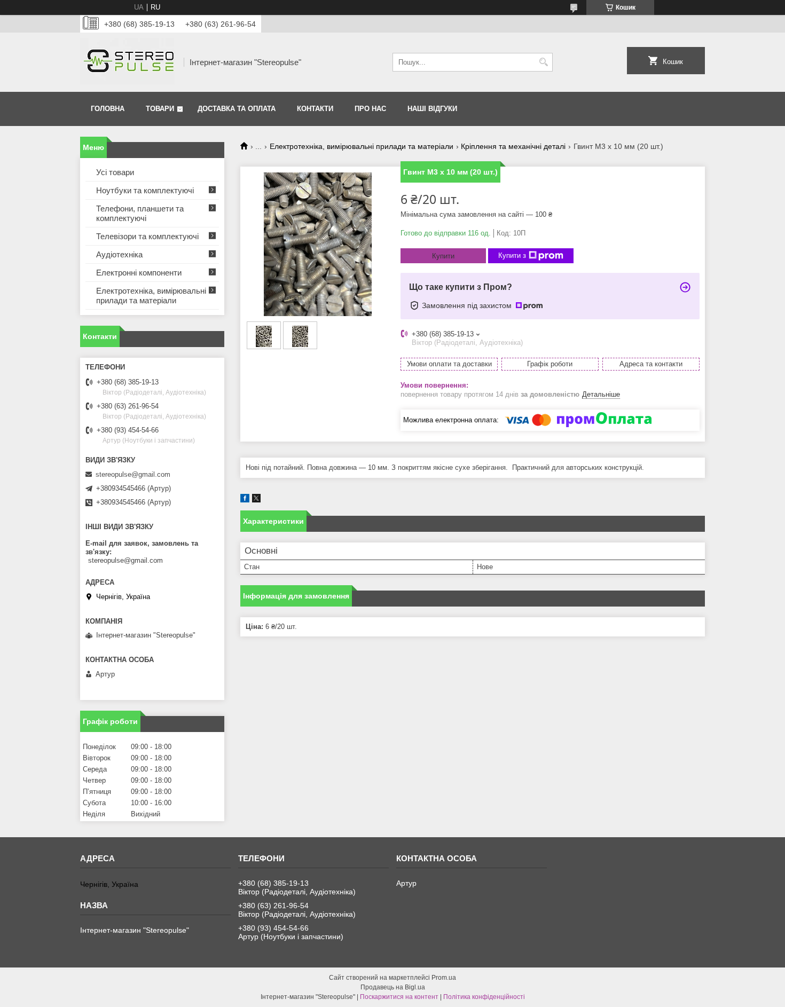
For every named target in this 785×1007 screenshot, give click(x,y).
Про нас (370, 109)
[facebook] (244, 500)
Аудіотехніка (119, 254)
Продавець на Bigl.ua (392, 987)
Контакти (315, 109)
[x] (256, 500)
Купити (443, 256)
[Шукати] (543, 62)
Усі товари (115, 172)
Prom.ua (443, 977)
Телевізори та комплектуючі (147, 236)
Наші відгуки (432, 109)
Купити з (512, 255)
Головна (107, 109)
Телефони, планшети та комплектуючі (140, 213)
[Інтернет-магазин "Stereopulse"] (128, 62)
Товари (160, 109)
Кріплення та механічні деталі (513, 146)
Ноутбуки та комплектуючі (145, 190)
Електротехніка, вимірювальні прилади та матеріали (361, 146)
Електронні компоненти (139, 272)
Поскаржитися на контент (399, 997)
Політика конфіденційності (484, 997)
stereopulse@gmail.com (133, 474)
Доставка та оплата (237, 109)
